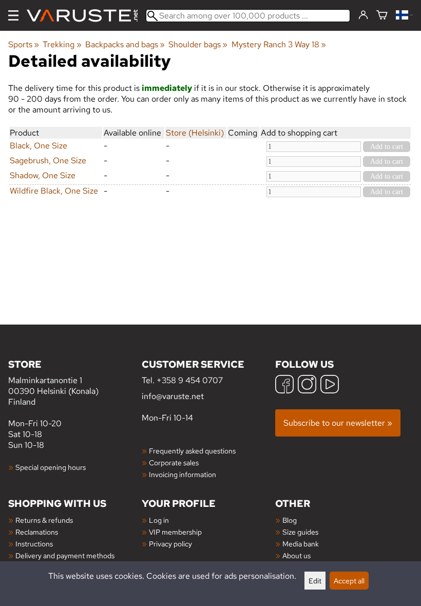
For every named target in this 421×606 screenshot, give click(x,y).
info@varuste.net (173, 396)
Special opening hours (50, 467)
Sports (23, 44)
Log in (159, 520)
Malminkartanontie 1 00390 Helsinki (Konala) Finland (53, 382)
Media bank (300, 543)
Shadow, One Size (42, 175)
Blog (289, 520)
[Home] (86, 15)
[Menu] (13, 15)
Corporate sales (174, 462)
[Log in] (363, 15)
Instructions (34, 543)
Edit (315, 580)
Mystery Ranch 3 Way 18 (279, 44)
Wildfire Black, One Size (54, 190)
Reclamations (36, 532)
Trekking (62, 44)
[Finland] (404, 15)
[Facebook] (284, 385)
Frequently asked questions (192, 451)
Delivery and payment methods (64, 555)
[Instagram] (307, 385)
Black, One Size (38, 145)
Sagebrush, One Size (48, 160)
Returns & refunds (44, 520)
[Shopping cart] (382, 15)
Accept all (349, 580)
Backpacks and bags (125, 44)
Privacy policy (170, 543)
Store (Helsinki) (195, 132)
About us (296, 555)
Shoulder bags (197, 44)
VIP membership (175, 532)
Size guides (300, 532)
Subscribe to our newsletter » (337, 423)
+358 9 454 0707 (190, 380)
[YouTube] (329, 385)
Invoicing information (182, 474)
